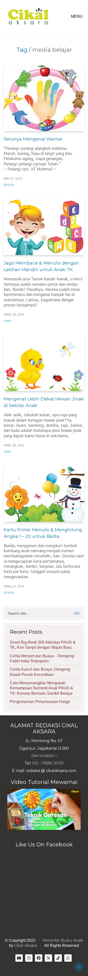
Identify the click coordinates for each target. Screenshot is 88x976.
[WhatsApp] (68, 958)
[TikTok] (58, 958)
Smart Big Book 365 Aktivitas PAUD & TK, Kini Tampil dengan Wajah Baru (43, 644)
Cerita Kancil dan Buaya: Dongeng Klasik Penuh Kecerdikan (40, 671)
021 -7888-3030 (48, 763)
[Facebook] (38, 958)
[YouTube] (19, 958)
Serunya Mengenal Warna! (33, 139)
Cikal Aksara (25, 945)
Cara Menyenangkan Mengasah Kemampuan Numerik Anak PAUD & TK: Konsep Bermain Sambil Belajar (41, 688)
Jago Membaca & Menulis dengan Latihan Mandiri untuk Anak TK (41, 266)
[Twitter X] (48, 958)
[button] (77, 16)
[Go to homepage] (28, 16)
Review (9, 185)
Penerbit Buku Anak (63, 940)
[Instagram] (29, 958)
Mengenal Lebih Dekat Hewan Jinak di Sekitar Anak (44, 402)
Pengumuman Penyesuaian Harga (40, 702)
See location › (44, 755)
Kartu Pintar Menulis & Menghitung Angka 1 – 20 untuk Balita (43, 533)
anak (7, 320)
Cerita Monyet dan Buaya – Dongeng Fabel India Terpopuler (42, 658)
